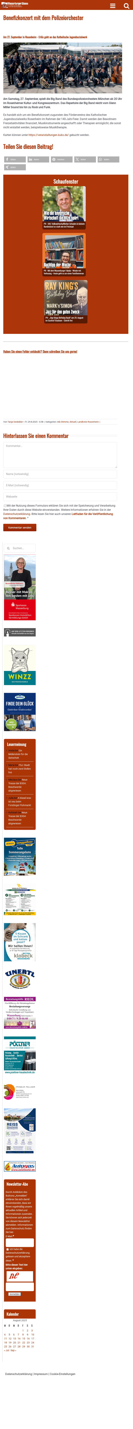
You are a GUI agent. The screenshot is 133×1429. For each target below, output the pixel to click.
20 (14, 1342)
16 (28, 1338)
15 (23, 1338)
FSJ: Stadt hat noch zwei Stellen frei (19, 769)
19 (10, 1342)
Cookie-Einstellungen (62, 1374)
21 (19, 1342)
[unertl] (20, 970)
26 (10, 1346)
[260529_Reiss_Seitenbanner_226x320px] (20, 1110)
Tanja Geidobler (15, 421)
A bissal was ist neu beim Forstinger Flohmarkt (19, 802)
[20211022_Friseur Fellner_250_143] (20, 1084)
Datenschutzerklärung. (17, 514)
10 (32, 1334)
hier (11, 1232)
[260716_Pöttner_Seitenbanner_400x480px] (20, 1038)
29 (23, 1346)
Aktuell (73, 421)
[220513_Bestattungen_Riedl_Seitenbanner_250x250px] (20, 998)
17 (32, 1338)
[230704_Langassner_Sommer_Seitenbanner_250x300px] (20, 839)
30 (28, 1346)
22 (23, 1342)
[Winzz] (20, 646)
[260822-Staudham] (65, 282)
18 (5, 1342)
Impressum (41, 1374)
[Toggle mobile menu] (113, 6)
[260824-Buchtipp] (64, 235)
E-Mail (10, 1236)
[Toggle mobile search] (127, 6)
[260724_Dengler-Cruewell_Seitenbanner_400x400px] (20, 885)
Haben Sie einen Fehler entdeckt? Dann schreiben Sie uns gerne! (40, 351)
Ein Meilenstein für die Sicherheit (18, 754)
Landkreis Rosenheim (88, 421)
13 (14, 1338)
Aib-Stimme (63, 421)
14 (19, 1338)
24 (32, 1342)
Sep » (13, 1350)
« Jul (6, 1350)
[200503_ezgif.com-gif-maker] (20, 924)
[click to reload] (20, 1276)
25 (5, 1346)
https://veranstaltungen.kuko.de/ (49, 135)
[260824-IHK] (64, 188)
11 (5, 1338)
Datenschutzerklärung (18, 1252)
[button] (15, 159)
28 (19, 1346)
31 (32, 1346)
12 (10, 1338)
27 (14, 1346)
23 (28, 1342)
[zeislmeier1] (20, 1162)
